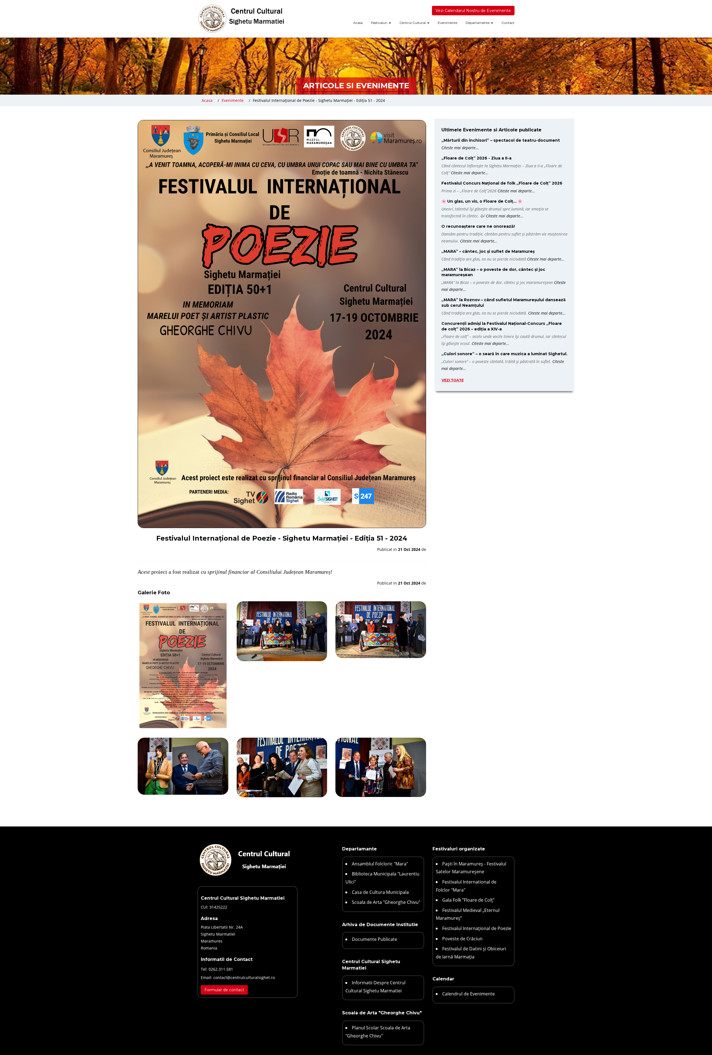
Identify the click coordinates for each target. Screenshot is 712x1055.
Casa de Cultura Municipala (380, 892)
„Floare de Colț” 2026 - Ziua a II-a (476, 158)
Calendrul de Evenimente (468, 994)
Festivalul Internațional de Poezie (476, 928)
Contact (508, 23)
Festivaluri (379, 23)
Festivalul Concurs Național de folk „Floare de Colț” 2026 (501, 183)
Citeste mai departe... (460, 147)
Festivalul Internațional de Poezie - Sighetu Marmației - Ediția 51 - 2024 (319, 100)
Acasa (358, 23)
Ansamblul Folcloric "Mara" (380, 864)
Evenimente (447, 23)
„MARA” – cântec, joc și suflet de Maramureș (488, 251)
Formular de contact (224, 989)
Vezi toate (453, 380)
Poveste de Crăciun (462, 939)
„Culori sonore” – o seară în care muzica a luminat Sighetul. (504, 353)
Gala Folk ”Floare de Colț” (468, 900)
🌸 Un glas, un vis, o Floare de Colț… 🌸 (481, 201)
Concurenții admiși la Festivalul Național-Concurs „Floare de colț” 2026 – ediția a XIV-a (501, 326)
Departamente (478, 23)
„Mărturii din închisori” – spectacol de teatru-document (500, 140)
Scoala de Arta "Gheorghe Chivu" (386, 902)
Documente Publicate (374, 939)
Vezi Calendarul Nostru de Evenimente (473, 10)
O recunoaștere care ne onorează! (478, 226)
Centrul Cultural (413, 23)
